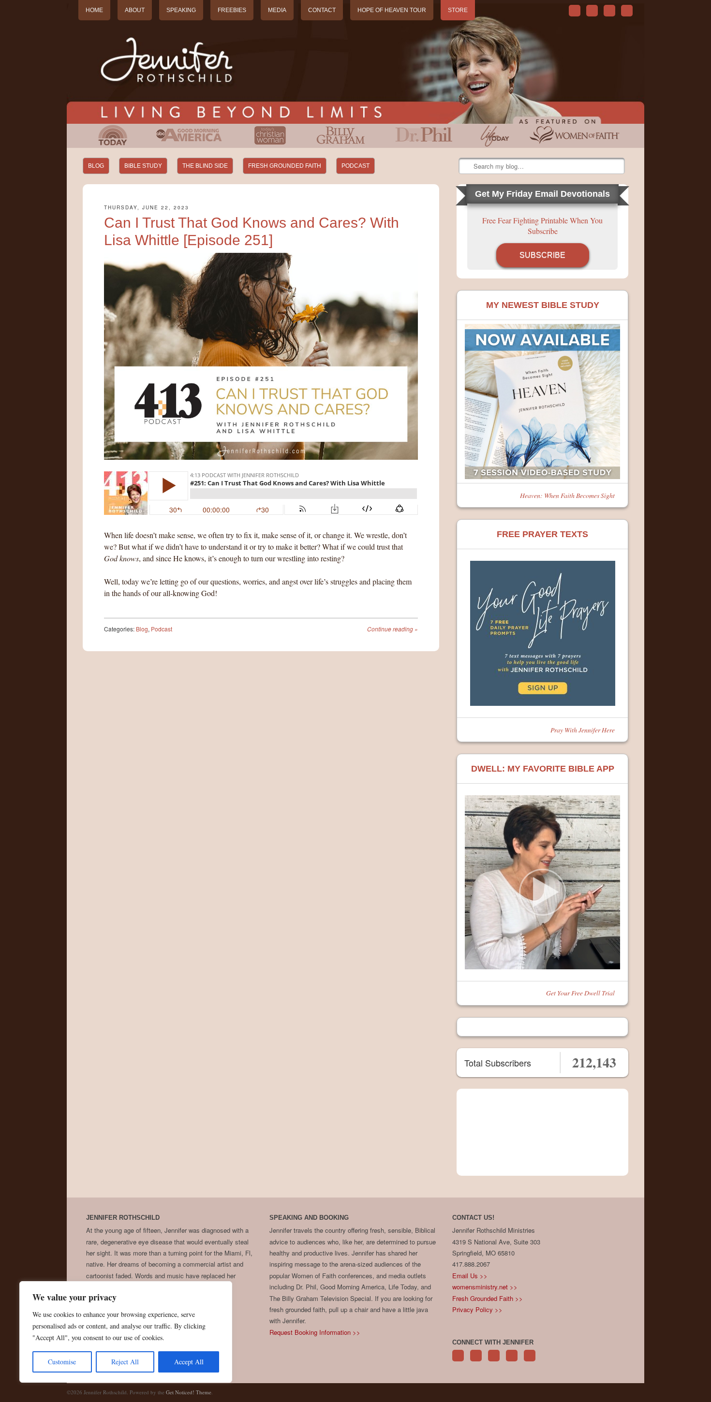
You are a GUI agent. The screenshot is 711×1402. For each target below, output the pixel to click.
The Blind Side (205, 165)
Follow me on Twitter (574, 10)
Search (466, 166)
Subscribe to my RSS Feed (627, 10)
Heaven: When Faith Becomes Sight (567, 495)
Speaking (181, 10)
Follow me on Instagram (512, 1360)
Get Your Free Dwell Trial (580, 992)
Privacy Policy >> (477, 1309)
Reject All (125, 1361)
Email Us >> (470, 1275)
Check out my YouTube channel (609, 10)
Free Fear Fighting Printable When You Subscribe (542, 225)
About (135, 10)
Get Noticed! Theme (188, 1392)
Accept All (189, 1361)
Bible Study (143, 165)
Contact (322, 10)
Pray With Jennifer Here (582, 729)
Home (94, 10)
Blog (96, 165)
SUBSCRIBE (542, 255)
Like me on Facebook (592, 10)
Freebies (232, 10)
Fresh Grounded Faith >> (487, 1298)
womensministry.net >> (485, 1286)
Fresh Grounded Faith (284, 165)
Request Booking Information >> (314, 1332)
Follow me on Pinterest (494, 1360)
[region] (125, 1332)
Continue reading (392, 629)
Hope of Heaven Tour (391, 10)
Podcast (355, 165)
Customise (62, 1361)
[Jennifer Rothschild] (355, 63)
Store (458, 10)
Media (277, 10)
